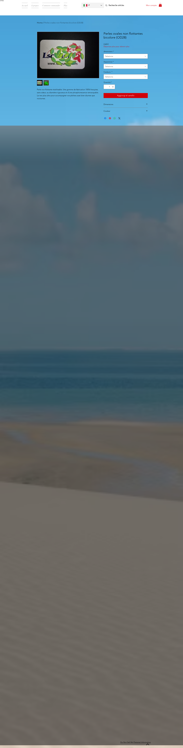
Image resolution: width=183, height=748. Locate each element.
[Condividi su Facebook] (105, 118)
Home (40, 22)
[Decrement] (105, 87)
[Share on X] (119, 118)
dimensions (109, 51)
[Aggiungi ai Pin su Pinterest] (109, 118)
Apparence (109, 62)
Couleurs (108, 72)
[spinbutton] (109, 87)
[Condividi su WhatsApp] (114, 118)
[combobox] (126, 56)
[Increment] (113, 87)
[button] (160, 5)
